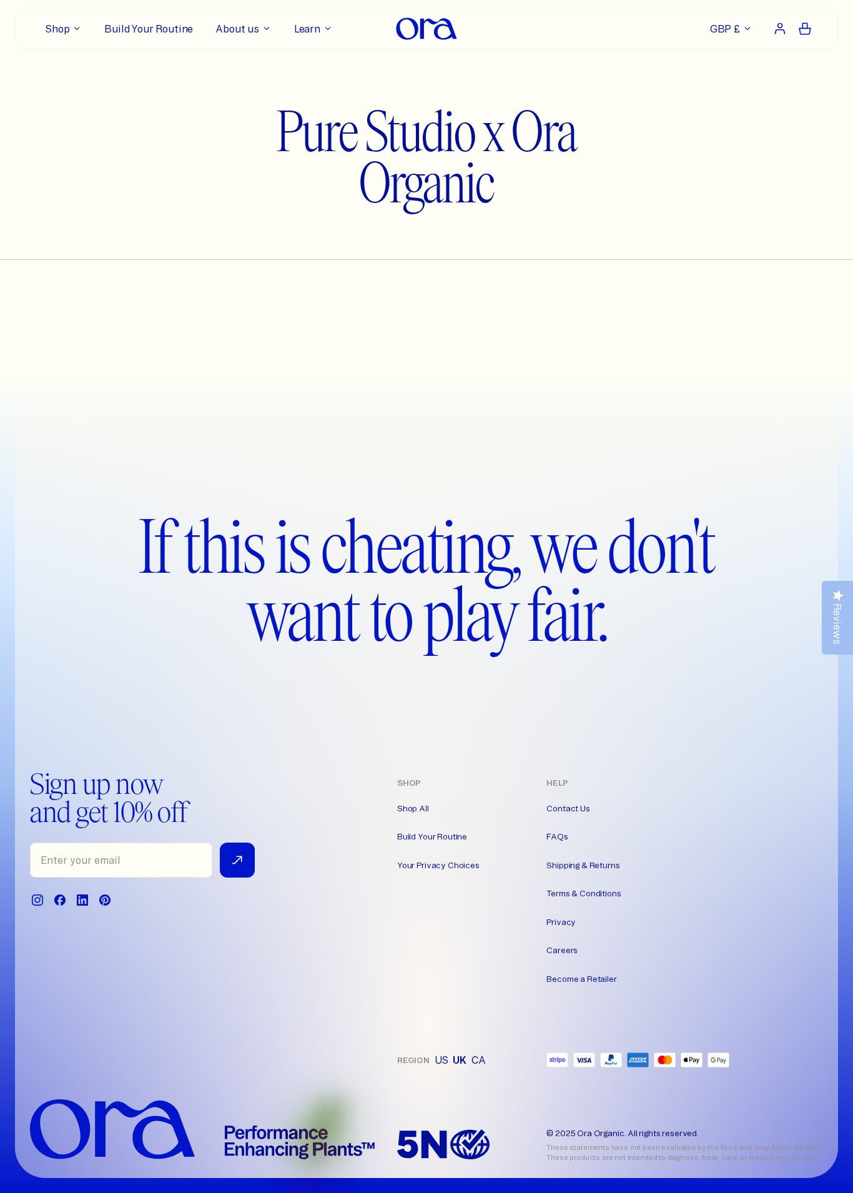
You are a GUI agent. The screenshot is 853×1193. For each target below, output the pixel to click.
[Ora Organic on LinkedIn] (82, 900)
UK (459, 1060)
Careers (562, 950)
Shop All (413, 808)
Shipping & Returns (582, 865)
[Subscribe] (237, 860)
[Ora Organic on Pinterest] (104, 900)
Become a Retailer (581, 978)
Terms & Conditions (583, 893)
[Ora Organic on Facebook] (59, 900)
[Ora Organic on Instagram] (37, 900)
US (441, 1060)
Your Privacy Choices (438, 865)
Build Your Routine (432, 836)
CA (478, 1060)
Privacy (561, 922)
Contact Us (567, 808)
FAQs (557, 836)
